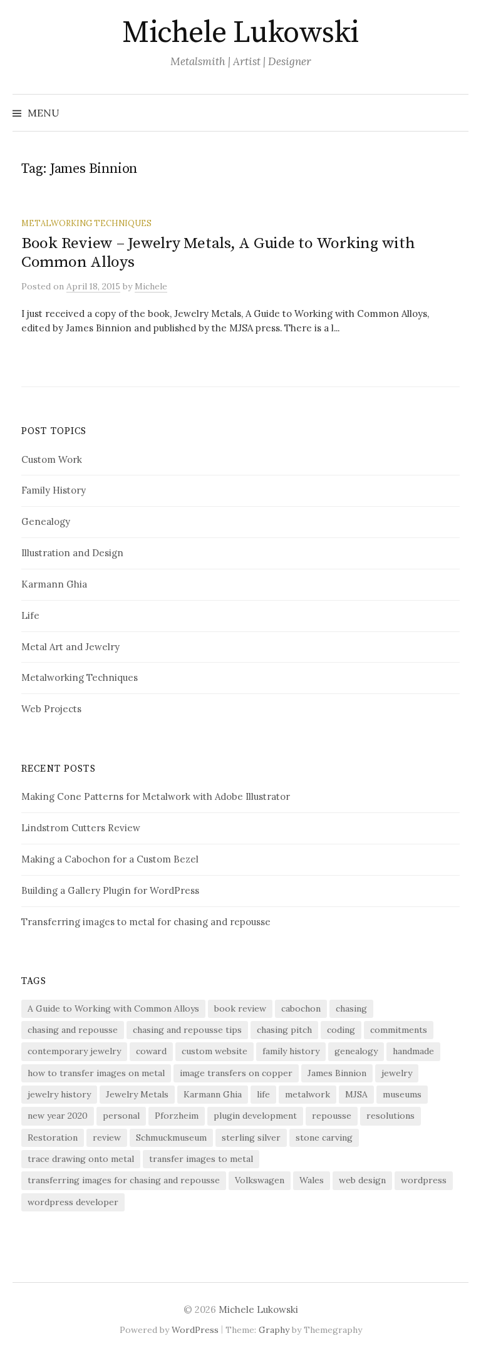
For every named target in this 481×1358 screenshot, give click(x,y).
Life (30, 615)
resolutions (390, 1115)
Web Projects (51, 709)
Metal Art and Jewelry (70, 647)
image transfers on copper (236, 1073)
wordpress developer (73, 1202)
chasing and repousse (73, 1029)
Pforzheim (177, 1115)
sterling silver (251, 1137)
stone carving (324, 1137)
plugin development (255, 1115)
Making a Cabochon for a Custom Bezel (110, 859)
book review (240, 1008)
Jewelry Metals (137, 1094)
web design (362, 1180)
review (107, 1137)
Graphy (274, 1329)
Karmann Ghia (54, 584)
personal (121, 1115)
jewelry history (59, 1094)
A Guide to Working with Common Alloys (113, 1008)
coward (151, 1051)
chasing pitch (284, 1029)
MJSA (356, 1094)
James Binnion (337, 1073)
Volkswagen (259, 1180)
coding (341, 1029)
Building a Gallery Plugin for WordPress (110, 890)
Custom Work (51, 459)
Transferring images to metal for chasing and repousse (146, 922)
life (263, 1094)
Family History (53, 490)
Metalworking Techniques (86, 223)
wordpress (424, 1180)
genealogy (356, 1051)
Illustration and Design (72, 553)
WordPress (195, 1329)
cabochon (301, 1008)
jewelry (396, 1073)
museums (402, 1094)
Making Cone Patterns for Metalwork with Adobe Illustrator (155, 796)
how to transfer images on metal (96, 1073)
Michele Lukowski (240, 33)
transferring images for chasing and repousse (124, 1180)
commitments (398, 1029)
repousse (331, 1115)
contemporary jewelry (74, 1051)
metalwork (307, 1094)
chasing (351, 1008)
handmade (413, 1051)
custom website (214, 1051)
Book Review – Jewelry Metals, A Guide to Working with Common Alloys (218, 253)
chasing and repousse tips (187, 1029)
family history (290, 1051)
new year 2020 (58, 1115)
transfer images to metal (201, 1158)
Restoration (53, 1137)
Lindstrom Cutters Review (80, 828)
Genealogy (45, 521)
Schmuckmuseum (171, 1137)
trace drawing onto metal (81, 1158)
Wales (311, 1180)
